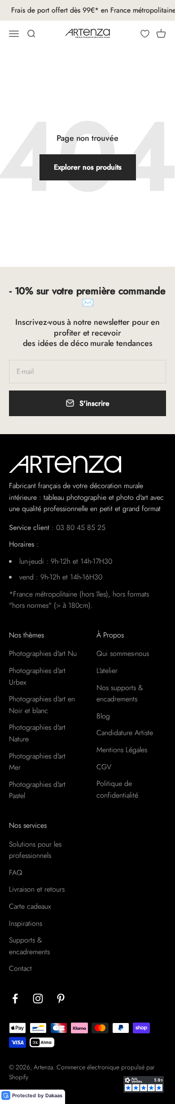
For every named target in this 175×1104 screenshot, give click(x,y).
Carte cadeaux (30, 906)
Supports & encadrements (29, 946)
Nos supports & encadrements (119, 693)
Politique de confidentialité (117, 789)
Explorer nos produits (88, 167)
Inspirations (25, 923)
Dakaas (53, 1095)
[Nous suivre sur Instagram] (38, 998)
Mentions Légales (121, 750)
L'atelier (107, 670)
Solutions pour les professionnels (35, 850)
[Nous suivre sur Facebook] (15, 998)
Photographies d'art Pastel (37, 790)
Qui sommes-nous (122, 653)
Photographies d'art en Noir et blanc (42, 705)
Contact (20, 968)
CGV (103, 767)
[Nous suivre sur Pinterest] (61, 998)
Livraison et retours (37, 889)
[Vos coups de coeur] (145, 34)
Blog (103, 716)
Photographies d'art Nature (37, 733)
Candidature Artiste (124, 732)
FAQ (15, 872)
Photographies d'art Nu (43, 653)
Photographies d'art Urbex (37, 676)
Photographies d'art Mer (37, 762)
